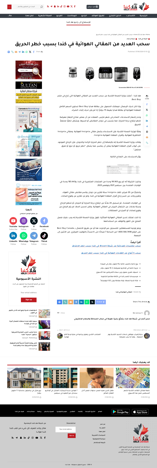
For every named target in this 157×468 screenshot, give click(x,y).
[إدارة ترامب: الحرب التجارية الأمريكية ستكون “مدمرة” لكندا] (44, 335)
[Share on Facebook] (33, 52)
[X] (71, 6)
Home (148, 35)
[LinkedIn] (58, 6)
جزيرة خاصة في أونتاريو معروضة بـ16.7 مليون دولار (119, 268)
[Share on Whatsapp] (26, 52)
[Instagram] (64, 6)
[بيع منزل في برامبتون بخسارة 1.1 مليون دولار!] (24, 378)
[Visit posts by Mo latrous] (147, 313)
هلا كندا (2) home (139, 35)
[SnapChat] (54, 6)
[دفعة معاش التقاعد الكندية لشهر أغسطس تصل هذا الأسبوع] (133, 378)
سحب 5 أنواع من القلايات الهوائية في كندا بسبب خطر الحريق (111, 253)
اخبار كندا (32, 316)
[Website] (58, 313)
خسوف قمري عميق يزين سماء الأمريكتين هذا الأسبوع (117, 272)
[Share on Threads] (147, 132)
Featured (32, 338)
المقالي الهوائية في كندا (124, 292)
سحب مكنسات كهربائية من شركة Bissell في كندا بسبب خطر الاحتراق (106, 246)
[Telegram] (51, 6)
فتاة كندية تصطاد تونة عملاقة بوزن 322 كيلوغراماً (119, 281)
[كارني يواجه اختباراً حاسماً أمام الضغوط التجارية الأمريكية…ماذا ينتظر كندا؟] (44, 346)
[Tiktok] (44, 239)
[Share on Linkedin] (23, 52)
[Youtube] (13, 224)
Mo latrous (137, 313)
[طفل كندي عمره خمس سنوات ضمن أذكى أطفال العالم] (97, 378)
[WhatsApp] (24, 239)
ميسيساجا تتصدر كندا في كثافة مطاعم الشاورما (119, 277)
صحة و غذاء (131, 39)
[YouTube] (68, 6)
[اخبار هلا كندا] (136, 7)
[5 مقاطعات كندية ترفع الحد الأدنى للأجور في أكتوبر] (44, 313)
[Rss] (48, 6)
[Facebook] (74, 6)
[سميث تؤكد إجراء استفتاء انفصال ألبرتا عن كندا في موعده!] (44, 324)
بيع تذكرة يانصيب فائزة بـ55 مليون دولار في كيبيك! (119, 264)
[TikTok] (61, 6)
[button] (12, 52)
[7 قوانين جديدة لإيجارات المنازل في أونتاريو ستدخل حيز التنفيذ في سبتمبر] (60, 378)
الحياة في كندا (142, 39)
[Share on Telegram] (19, 52)
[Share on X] (30, 52)
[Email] (16, 52)
